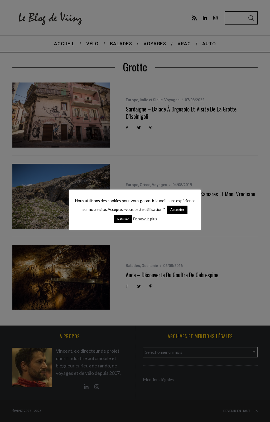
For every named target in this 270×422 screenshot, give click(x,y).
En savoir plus (145, 218)
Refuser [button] (123, 219)
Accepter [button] (177, 209)
